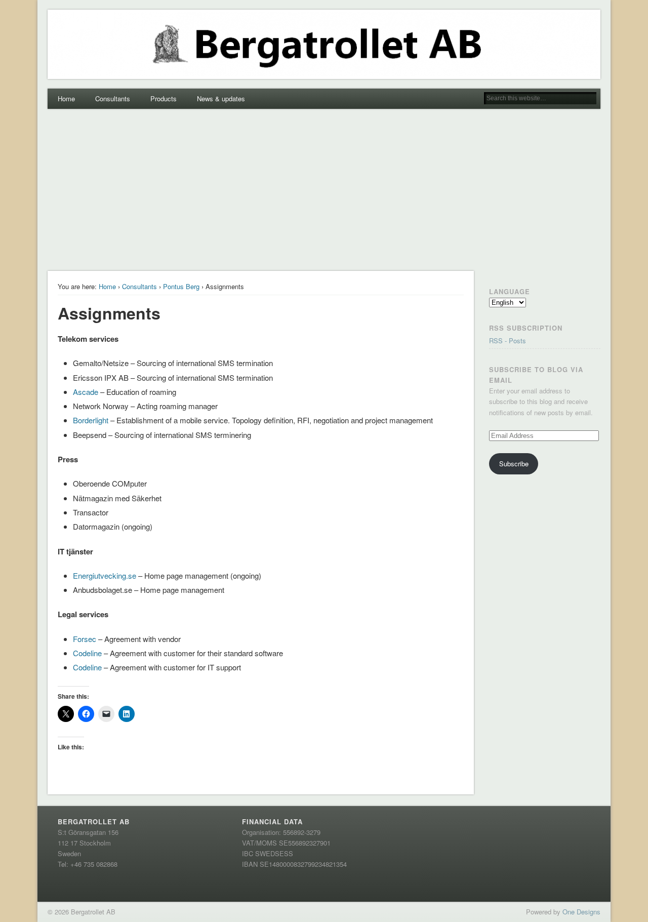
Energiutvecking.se (104, 575)
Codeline (88, 653)
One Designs (581, 911)
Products (163, 98)
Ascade (85, 391)
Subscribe (514, 463)
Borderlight (91, 420)
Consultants (112, 98)
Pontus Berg (181, 286)
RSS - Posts (507, 340)
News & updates (221, 98)
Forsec (84, 638)
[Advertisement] (324, 190)
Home (66, 98)
